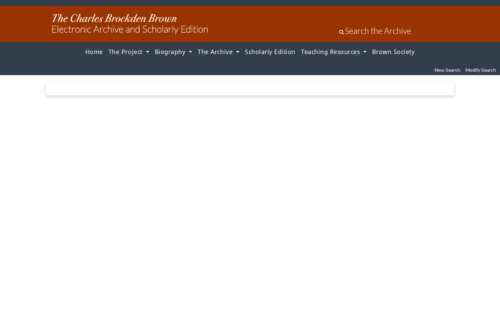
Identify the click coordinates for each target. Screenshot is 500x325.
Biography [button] (171, 52)
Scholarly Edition (270, 52)
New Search (447, 70)
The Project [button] (126, 52)
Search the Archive (378, 31)
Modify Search (481, 70)
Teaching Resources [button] (331, 52)
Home (94, 52)
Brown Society (393, 52)
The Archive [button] (216, 52)
